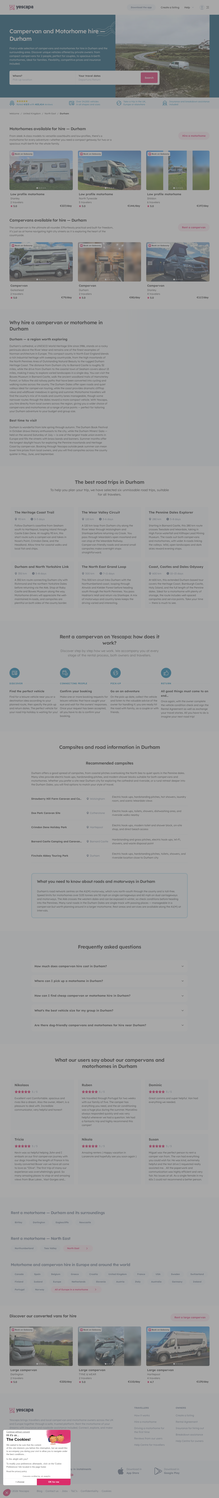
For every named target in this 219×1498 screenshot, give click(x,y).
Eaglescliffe (62, 1222)
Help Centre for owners (189, 1441)
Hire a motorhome (194, 135)
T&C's (74, 1491)
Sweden (175, 1274)
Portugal (20, 1289)
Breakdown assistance (189, 1434)
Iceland (38, 1281)
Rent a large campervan (190, 1317)
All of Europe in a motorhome (71, 1289)
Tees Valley (50, 1248)
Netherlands (78, 1281)
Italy (138, 1281)
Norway (39, 1289)
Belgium (55, 1274)
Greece (75, 1274)
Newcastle (85, 1222)
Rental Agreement (187, 1421)
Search (149, 77)
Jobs (65, 1491)
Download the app (141, 7)
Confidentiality (89, 1491)
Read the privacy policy (16, 1471)
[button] (7, 1492)
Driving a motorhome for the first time (149, 1430)
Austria (120, 1281)
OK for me (53, 1482)
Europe (57, 1281)
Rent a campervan (194, 227)
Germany (177, 1281)
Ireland (197, 1281)
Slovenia (101, 1281)
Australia (156, 1281)
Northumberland (24, 1248)
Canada (19, 1274)
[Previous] (13, 170)
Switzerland (197, 1274)
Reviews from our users (148, 1438)
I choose (20, 1482)
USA (158, 1274)
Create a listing (185, 1415)
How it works (142, 1415)
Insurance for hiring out (190, 1428)
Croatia (93, 1274)
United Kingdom (117, 1274)
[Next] (69, 170)
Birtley (18, 1222)
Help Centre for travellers (149, 1444)
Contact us (52, 1491)
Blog (39, 1491)
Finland (19, 1281)
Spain (37, 1274)
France (141, 1274)
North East (73, 1248)
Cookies (106, 1491)
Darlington (39, 1222)
